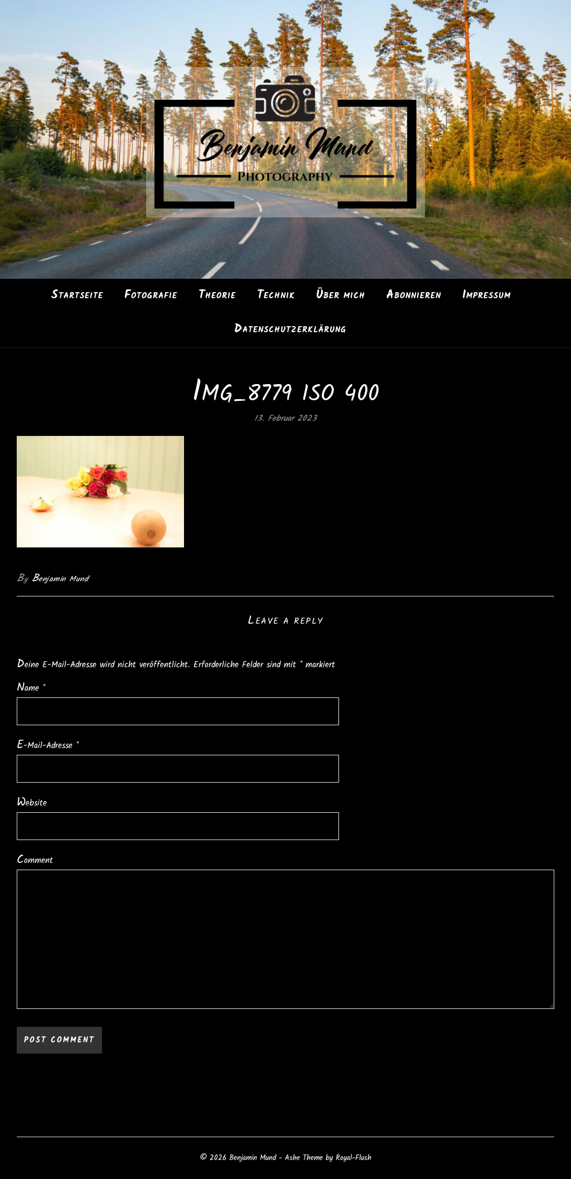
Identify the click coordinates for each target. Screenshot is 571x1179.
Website (32, 803)
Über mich (340, 295)
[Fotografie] (285, 139)
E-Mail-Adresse (48, 745)
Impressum (486, 295)
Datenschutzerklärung (290, 329)
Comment (35, 860)
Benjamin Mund (60, 578)
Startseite (77, 295)
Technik (276, 295)
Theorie (217, 295)
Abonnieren (413, 295)
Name (31, 688)
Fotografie (150, 295)
